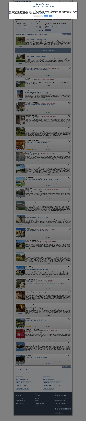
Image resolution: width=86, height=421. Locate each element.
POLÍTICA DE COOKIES (41, 13)
